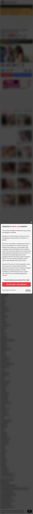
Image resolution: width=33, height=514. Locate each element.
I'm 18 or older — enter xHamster (16, 284)
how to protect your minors (9, 290)
